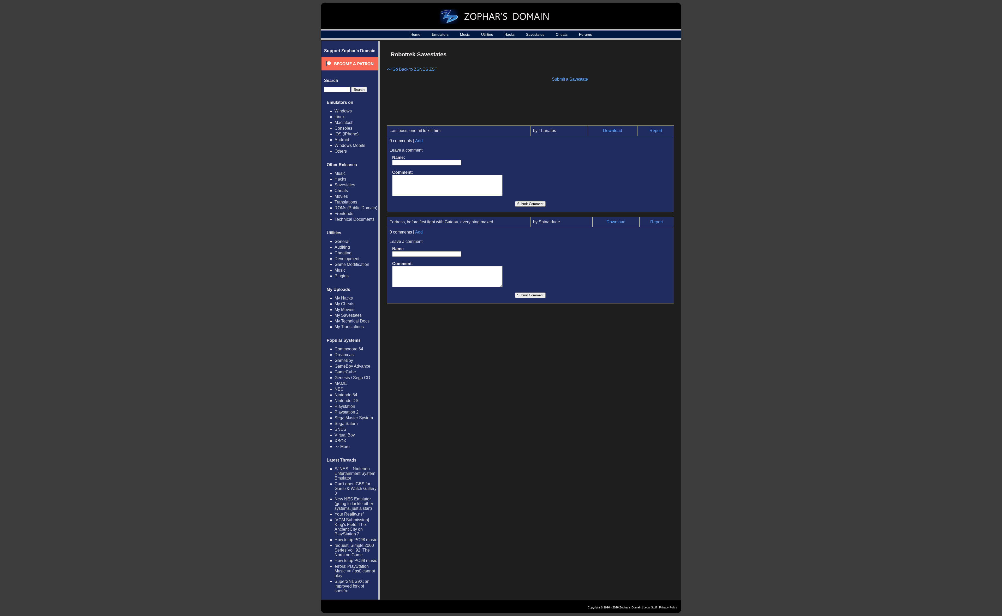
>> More (342, 446)
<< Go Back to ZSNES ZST (412, 69)
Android (342, 139)
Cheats (562, 34)
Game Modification (352, 264)
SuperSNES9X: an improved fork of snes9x (352, 586)
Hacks (509, 34)
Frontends (344, 213)
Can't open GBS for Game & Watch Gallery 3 (356, 488)
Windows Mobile (350, 145)
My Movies (344, 309)
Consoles (343, 128)
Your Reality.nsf (349, 514)
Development (347, 258)
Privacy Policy (668, 607)
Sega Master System (354, 418)
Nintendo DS (347, 400)
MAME (341, 383)
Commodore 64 (349, 349)
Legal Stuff (650, 607)
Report (655, 130)
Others (341, 151)
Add (419, 141)
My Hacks (344, 298)
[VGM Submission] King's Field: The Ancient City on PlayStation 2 (352, 527)
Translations (346, 202)
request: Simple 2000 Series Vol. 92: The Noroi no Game (354, 550)
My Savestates (348, 315)
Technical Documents (354, 219)
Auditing (342, 247)
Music (465, 34)
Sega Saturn (346, 423)
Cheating (343, 253)
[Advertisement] (630, 85)
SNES (340, 429)
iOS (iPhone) (347, 134)
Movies (341, 196)
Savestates (535, 34)
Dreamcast (345, 354)
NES (339, 389)
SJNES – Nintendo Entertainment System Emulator (355, 473)
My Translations (349, 327)
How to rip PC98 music (356, 539)
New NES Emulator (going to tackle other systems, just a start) (354, 504)
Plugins (342, 276)
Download (612, 130)
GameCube (345, 372)
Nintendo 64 (346, 395)
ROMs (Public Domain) (356, 208)
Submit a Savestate (570, 79)
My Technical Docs (352, 321)
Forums (585, 34)
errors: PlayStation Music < (355, 571)
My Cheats (344, 304)
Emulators (440, 34)
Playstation (345, 406)
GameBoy (344, 360)
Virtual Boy (345, 435)
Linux (340, 117)
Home (415, 34)
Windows (343, 111)
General (342, 241)
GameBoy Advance (352, 366)
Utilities (487, 34)
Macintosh (344, 122)
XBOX (340, 441)
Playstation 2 (347, 412)
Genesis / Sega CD (352, 377)
